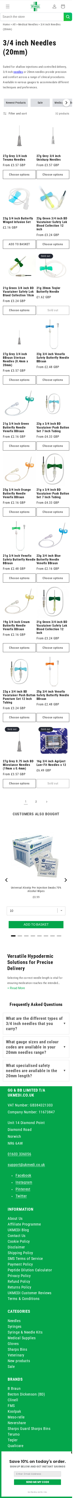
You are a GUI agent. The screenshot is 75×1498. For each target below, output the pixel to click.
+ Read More (16, 988)
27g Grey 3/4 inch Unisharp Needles (49, 157)
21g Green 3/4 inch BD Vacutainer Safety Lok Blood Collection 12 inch (52, 627)
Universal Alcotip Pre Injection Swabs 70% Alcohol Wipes (36, 889)
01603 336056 (19, 1154)
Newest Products (16, 102)
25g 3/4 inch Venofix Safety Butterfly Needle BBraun (53, 695)
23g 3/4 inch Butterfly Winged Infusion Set (18, 220)
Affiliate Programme (24, 1224)
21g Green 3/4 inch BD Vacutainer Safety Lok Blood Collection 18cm (18, 291)
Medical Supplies (22, 1338)
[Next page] (46, 802)
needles (18, 72)
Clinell (13, 1400)
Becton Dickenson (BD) (26, 1394)
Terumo (14, 1434)
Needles (14, 1320)
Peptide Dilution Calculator (30, 1270)
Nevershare (17, 1423)
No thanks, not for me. (37, 1492)
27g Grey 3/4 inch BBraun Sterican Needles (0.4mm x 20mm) (15, 359)
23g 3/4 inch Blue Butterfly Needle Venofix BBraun (49, 559)
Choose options (19, 174)
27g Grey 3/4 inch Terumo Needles (15, 157)
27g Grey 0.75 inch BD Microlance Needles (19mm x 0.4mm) (18, 765)
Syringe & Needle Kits (25, 1332)
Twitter (21, 1196)
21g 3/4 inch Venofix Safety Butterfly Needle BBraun (19, 559)
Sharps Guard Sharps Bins (29, 1428)
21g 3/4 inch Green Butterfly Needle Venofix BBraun (16, 427)
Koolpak (14, 1411)
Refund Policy (19, 1281)
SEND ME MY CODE (37, 1482)
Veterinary (16, 1355)
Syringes (15, 1326)
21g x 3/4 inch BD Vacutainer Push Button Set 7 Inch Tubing (53, 493)
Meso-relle (16, 1417)
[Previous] (7, 880)
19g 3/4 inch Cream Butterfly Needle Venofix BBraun (16, 625)
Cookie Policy (19, 1241)
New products (19, 1361)
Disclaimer (16, 1247)
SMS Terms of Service (25, 1258)
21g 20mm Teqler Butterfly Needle (49, 289)
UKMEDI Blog (18, 1230)
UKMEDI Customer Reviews (30, 1293)
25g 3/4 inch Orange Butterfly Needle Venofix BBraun (17, 493)
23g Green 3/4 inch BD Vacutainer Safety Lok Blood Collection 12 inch (52, 224)
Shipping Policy (20, 1253)
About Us (15, 1218)
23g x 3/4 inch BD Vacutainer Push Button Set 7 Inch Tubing (53, 427)
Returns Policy (19, 1287)
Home (6, 24)
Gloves (13, 1343)
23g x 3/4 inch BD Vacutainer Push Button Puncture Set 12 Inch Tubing (19, 697)
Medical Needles (28, 24)
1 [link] (26, 801)
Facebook (23, 1175)
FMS (11, 1405)
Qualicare (15, 1445)
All (14, 24)
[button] (7, 6)
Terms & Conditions (24, 1298)
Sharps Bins (17, 1349)
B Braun (14, 1388)
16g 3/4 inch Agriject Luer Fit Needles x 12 (51, 763)
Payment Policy (20, 1264)
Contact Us (17, 1235)
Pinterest (23, 1189)
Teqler (13, 1440)
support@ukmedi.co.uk (26, 1164)
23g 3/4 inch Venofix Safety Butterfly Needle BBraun (53, 357)
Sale (40, 102)
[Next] (65, 880)
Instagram (24, 1182)
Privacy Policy (19, 1275)
